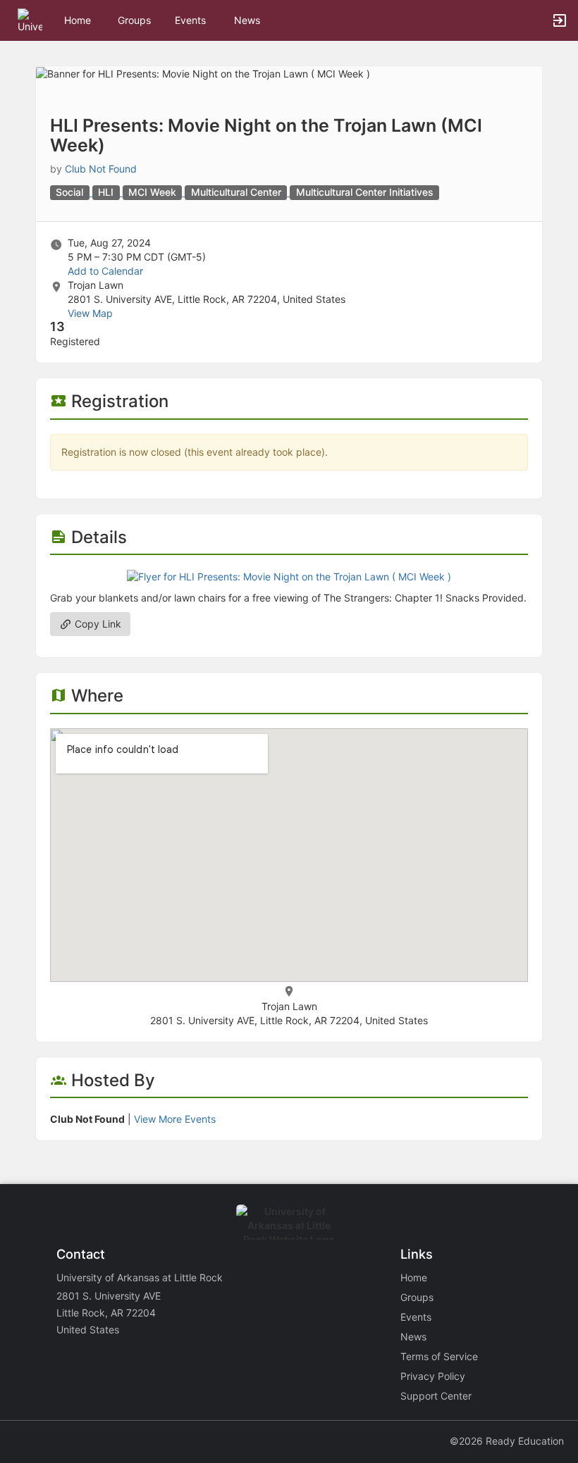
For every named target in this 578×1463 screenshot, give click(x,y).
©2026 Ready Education (507, 1441)
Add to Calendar (105, 271)
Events (190, 20)
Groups (134, 20)
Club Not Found (101, 169)
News (247, 20)
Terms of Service (439, 1356)
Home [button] (77, 20)
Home (413, 1277)
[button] (30, 19)
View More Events (175, 1119)
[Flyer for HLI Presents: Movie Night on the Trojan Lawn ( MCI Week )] (289, 576)
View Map (90, 313)
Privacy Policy (432, 1376)
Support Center (436, 1396)
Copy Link (96, 624)
